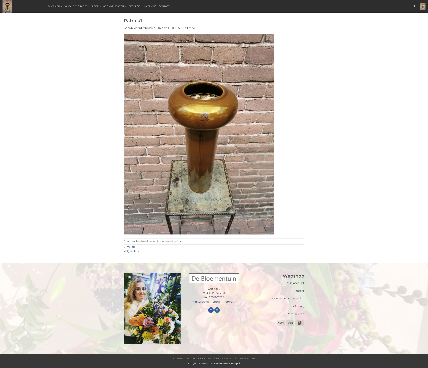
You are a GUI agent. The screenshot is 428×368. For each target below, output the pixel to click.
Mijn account (295, 283)
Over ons (150, 6)
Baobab (227, 358)
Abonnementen (113, 6)
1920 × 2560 (175, 28)
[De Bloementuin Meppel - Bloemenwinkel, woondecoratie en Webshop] (23, 6)
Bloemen (54, 6)
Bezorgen (135, 6)
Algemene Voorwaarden (288, 298)
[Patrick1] (199, 134)
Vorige (130, 246)
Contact (164, 6)
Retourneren (295, 314)
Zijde (95, 6)
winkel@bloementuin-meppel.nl (214, 301)
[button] (422, 6)
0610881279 (216, 297)
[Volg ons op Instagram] (217, 310)
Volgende (132, 251)
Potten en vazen (244, 358)
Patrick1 (192, 28)
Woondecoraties (76, 6)
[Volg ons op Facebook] (211, 310)
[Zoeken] (414, 6)
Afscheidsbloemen (198, 358)
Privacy (299, 306)
